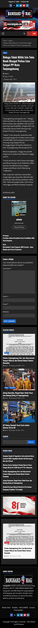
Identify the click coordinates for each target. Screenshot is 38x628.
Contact (32, 607)
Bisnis (7, 420)
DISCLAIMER (23, 607)
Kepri (5, 53)
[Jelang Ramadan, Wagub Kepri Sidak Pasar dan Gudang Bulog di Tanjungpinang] (19, 379)
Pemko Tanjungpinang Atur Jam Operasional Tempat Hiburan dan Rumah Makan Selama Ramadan (18, 360)
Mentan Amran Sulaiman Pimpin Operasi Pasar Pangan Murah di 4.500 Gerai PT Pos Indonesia (17, 466)
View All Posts (19, 227)
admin (7, 74)
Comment (7, 268)
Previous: (18, 238)
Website (6, 312)
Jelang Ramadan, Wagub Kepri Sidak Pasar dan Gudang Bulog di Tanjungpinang (18, 394)
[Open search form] (24, 33)
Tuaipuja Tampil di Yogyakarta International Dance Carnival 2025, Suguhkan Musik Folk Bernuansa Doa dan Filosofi (18, 458)
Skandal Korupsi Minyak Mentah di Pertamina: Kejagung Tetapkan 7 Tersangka (17, 488)
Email (5, 304)
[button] (3, 34)
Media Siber (6, 607)
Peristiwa (12, 388)
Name (6, 296)
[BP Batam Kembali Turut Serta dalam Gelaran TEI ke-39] (19, 412)
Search (5, 436)
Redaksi (15, 607)
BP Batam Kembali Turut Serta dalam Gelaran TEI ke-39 (16, 426)
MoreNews (31, 622)
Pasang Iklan (18, 610)
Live (34, 33)
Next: (18, 247)
